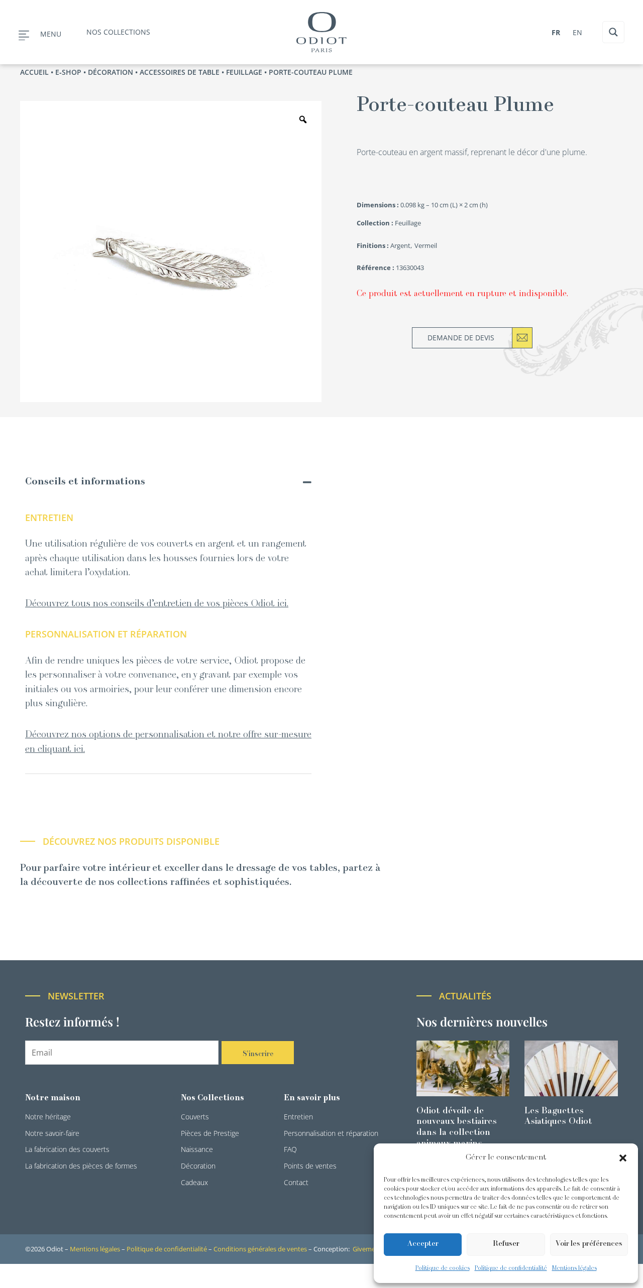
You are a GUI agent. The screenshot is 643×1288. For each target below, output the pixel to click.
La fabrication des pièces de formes (81, 1166)
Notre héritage (48, 1116)
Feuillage (244, 72)
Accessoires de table (180, 72)
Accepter (423, 1244)
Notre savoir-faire (52, 1133)
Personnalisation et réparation (331, 1133)
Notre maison (52, 1098)
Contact (296, 1182)
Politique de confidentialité (511, 1268)
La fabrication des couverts (67, 1149)
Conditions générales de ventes (260, 1248)
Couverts (195, 1116)
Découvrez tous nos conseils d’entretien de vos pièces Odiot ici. (156, 604)
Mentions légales (574, 1268)
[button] (623, 1158)
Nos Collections (212, 1098)
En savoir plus (312, 1098)
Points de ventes (310, 1166)
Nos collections (118, 32)
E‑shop (68, 72)
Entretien (298, 1116)
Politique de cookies (442, 1268)
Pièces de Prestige (210, 1133)
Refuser (506, 1244)
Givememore (372, 1248)
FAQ (290, 1149)
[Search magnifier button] (613, 32)
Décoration (110, 72)
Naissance (197, 1149)
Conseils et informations (85, 482)
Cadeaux (194, 1182)
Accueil (34, 72)
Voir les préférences (589, 1244)
